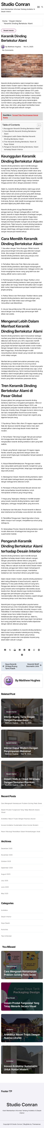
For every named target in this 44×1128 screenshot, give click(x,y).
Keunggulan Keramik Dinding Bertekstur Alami (22, 128)
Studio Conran (15, 4)
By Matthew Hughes (13, 47)
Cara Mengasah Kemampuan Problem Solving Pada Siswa (21, 803)
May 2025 (4, 893)
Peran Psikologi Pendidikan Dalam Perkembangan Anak (20, 831)
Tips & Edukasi (6, 936)
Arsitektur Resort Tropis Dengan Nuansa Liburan (18, 819)
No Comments (7, 50)
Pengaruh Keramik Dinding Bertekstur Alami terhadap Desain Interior (21, 148)
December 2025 (6, 848)
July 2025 (4, 880)
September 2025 (7, 868)
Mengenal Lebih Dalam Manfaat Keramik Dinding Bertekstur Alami (19, 137)
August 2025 (5, 874)
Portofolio (4, 929)
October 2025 (6, 861)
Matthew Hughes (29, 680)
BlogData (26, 1124)
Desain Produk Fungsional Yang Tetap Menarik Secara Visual (20, 811)
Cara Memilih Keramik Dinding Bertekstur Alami (20, 132)
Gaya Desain (5, 923)
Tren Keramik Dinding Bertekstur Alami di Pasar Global (20, 143)
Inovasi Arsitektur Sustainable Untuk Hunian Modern (19, 825)
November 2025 (7, 855)
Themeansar (36, 1124)
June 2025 (5, 887)
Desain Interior (8, 30)
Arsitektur (4, 910)
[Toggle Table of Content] (38, 125)
